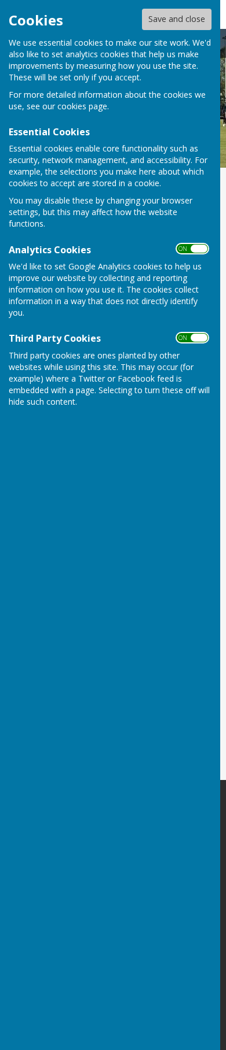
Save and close (176, 18)
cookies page (82, 106)
